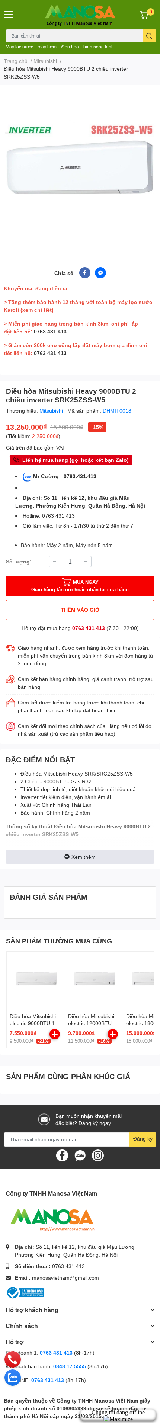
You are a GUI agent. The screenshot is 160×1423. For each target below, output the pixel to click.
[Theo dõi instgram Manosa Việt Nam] (98, 1154)
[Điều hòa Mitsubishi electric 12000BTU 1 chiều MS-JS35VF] (94, 980)
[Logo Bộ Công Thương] (25, 1292)
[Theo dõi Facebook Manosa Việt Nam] (62, 1154)
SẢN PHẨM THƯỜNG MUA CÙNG (59, 941)
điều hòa (70, 46)
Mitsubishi (51, 410)
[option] (80, 167)
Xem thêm (83, 857)
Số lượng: (19, 561)
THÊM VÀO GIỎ (80, 610)
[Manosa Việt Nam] (80, 15)
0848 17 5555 (69, 1366)
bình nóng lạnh (98, 46)
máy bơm (47, 46)
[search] (149, 35)
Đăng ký (143, 1138)
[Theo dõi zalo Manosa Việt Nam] (80, 1154)
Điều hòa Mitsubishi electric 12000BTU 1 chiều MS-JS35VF (92, 1023)
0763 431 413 (50, 331)
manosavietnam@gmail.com (65, 1278)
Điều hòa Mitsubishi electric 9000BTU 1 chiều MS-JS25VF (33, 1023)
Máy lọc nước (19, 46)
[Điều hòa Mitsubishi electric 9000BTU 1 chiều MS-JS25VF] (36, 980)
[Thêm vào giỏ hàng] (54, 1034)
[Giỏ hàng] (144, 14)
